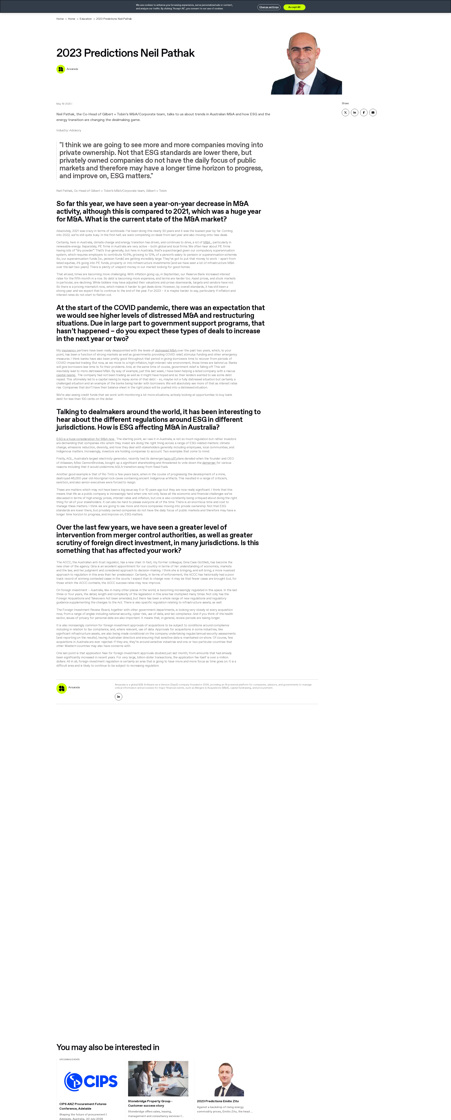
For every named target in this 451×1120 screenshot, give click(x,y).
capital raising (65, 375)
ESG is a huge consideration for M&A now (85, 439)
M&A (206, 242)
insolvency (69, 350)
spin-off (170, 459)
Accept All (294, 7)
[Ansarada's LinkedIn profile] (118, 696)
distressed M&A (166, 350)
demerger (209, 463)
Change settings (269, 7)
